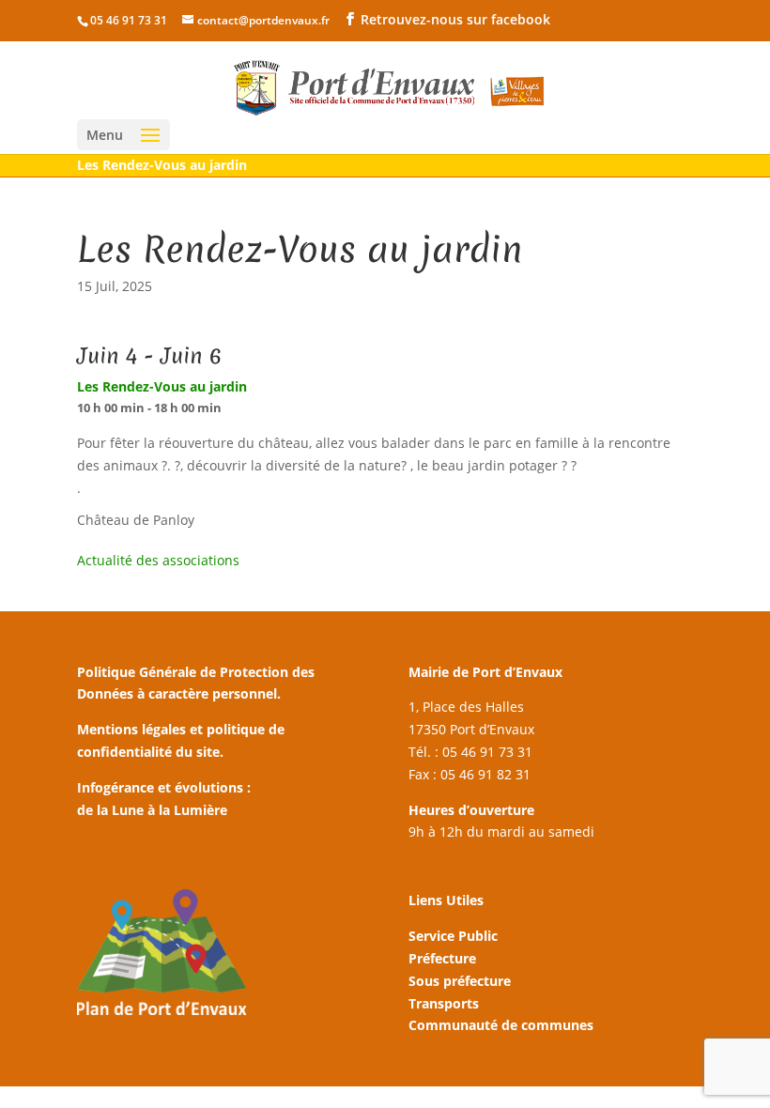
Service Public (453, 936)
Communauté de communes (500, 1025)
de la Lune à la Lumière (152, 810)
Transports (443, 1003)
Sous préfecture (459, 981)
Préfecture (442, 958)
